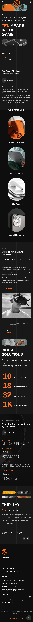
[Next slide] (27, 538)
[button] (30, 2)
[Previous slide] (24, 538)
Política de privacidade (16, 618)
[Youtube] (9, 602)
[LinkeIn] (12, 602)
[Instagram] (2, 602)
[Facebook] (5, 602)
